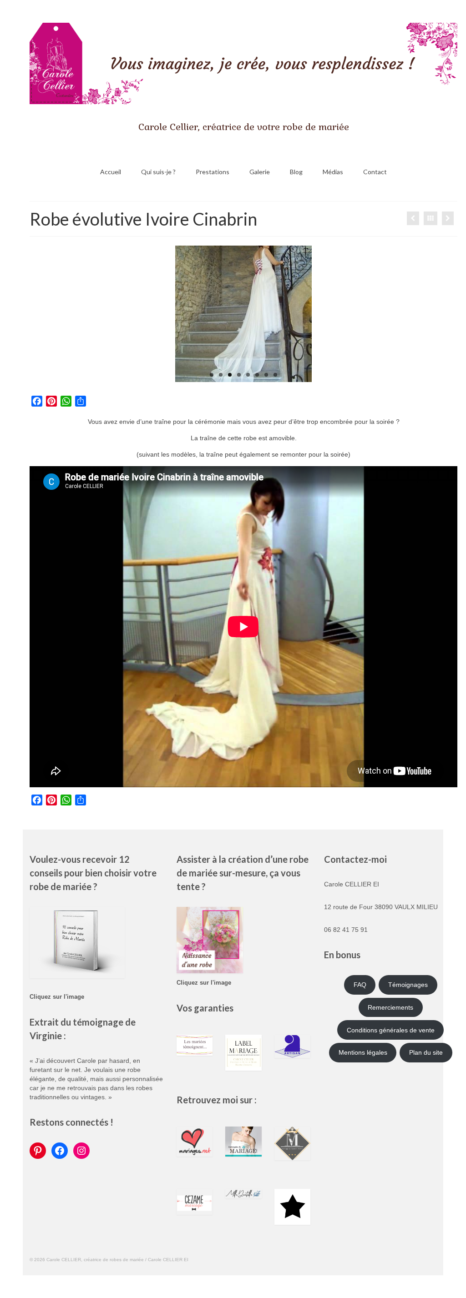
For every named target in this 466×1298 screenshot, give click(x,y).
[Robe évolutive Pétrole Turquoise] (413, 218)
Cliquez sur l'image (57, 997)
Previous (167, 314)
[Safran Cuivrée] (448, 218)
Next (320, 314)
